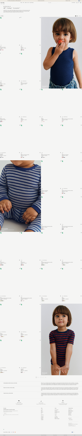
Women (21, 2)
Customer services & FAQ (41, 0)
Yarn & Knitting (31, 2)
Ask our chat (70, 419)
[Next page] (46, 377)
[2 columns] (78, 16)
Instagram (42, 416)
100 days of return (68, 0)
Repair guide (56, 417)
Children (26, 2)
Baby (28, 2)
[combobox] (80, 0)
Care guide (56, 416)
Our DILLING (73, 2)
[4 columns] (76, 16)
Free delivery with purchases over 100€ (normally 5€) (14, 0)
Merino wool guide (57, 418)
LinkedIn (42, 419)
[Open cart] (80, 2)
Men (23, 2)
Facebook (42, 417)
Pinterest (42, 418)
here (3, 415)
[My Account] (77, 2)
